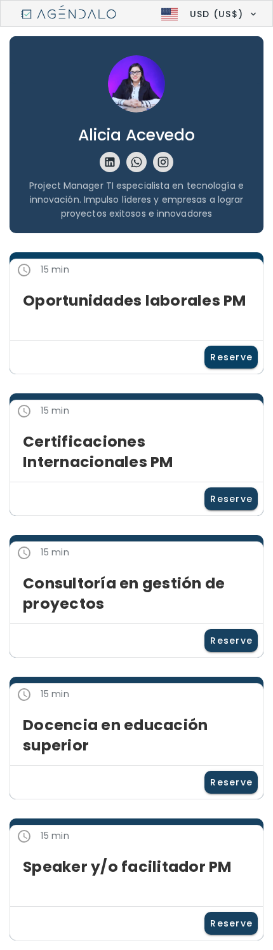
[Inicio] (68, 14)
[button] (207, 14)
